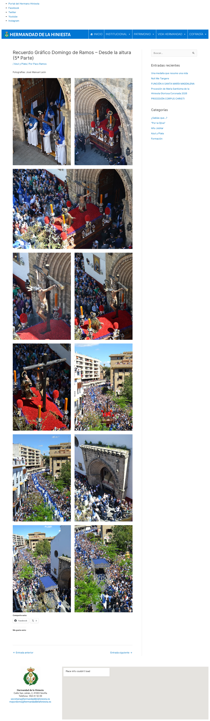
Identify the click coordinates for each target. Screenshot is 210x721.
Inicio (98, 34)
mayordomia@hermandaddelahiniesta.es (30, 701)
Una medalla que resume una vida (169, 73)
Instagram (13, 20)
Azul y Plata (20, 63)
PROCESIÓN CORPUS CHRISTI (168, 98)
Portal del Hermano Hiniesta (23, 3)
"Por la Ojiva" (158, 122)
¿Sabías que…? (159, 117)
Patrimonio (142, 34)
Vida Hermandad (170, 34)
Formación (156, 138)
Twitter (12, 12)
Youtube (13, 16)
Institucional (116, 34)
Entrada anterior (23, 652)
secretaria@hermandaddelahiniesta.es (30, 699)
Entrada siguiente (121, 652)
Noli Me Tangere (160, 78)
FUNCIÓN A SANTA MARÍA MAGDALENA (172, 83)
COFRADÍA (196, 34)
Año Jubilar (157, 128)
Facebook (13, 7)
